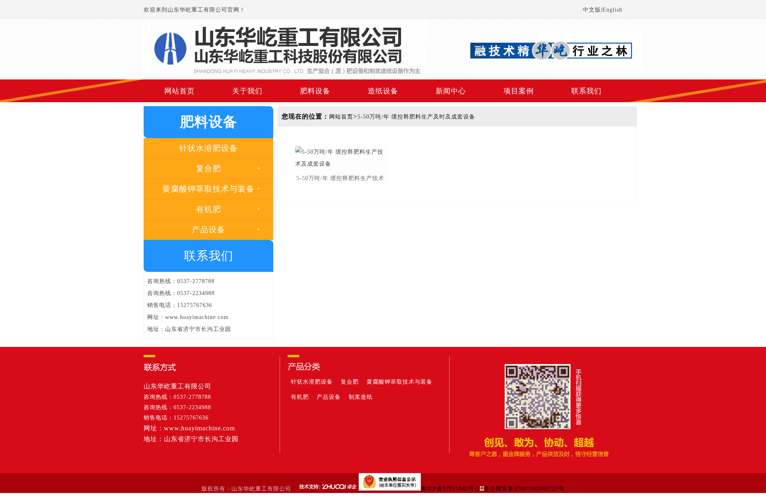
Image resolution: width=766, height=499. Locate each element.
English (612, 10)
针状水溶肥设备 (312, 382)
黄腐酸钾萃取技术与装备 (399, 382)
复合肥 (350, 382)
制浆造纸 (361, 397)
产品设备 (329, 397)
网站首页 (179, 91)
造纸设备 (383, 91)
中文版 (592, 10)
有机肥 (300, 397)
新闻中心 (451, 91)
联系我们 (586, 91)
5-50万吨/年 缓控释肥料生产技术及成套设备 (340, 179)
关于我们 (247, 91)
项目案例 (518, 91)
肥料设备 (315, 91)
